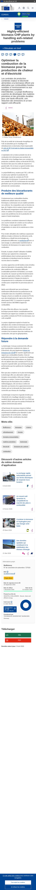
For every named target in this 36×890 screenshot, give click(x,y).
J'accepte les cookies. (18, 882)
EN (7, 54)
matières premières (9, 442)
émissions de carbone (21, 446)
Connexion (19, 8)
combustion (7, 451)
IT (18, 54)
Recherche (28, 8)
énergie (20, 432)
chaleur (28, 427)
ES (11, 54)
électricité (6, 446)
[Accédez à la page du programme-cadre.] (18, 26)
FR (15, 54)
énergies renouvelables (10, 437)
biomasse (18, 427)
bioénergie (23, 442)
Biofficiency (7, 427)
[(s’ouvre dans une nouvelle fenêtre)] (7, 7)
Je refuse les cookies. (18, 887)
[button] (24, 8)
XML (19, 635)
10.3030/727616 (8, 573)
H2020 (6, 19)
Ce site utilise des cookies (11, 875)
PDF (19, 640)
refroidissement (8, 432)
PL (23, 54)
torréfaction (23, 240)
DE (3, 54)
